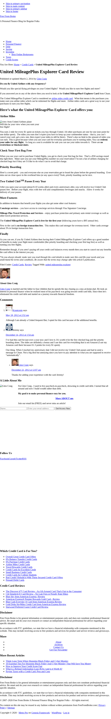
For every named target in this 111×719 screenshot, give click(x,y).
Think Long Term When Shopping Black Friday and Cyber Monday (37, 661)
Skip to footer (12, 11)
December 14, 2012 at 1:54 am (20, 335)
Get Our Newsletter (58, 650)
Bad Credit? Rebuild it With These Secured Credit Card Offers (34, 577)
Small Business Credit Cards (19, 572)
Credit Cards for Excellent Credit (21, 569)
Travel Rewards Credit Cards (19, 567)
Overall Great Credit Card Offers (21, 556)
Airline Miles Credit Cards (18, 564)
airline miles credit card (62, 98)
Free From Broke (8, 16)
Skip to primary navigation (18, 3)
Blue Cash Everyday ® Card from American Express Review (34, 602)
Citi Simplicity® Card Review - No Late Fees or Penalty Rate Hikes (37, 594)
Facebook (4, 458)
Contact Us (58, 647)
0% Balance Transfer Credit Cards (21, 559)
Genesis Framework (40, 712)
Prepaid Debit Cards (15, 580)
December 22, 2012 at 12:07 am (26, 370)
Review (28, 264)
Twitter (19, 458)
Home (17, 64)
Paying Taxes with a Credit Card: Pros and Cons (28, 671)
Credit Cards (27, 64)
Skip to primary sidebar (16, 9)
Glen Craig (5, 289)
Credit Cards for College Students (21, 575)
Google (12, 458)
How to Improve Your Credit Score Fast (24, 666)
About (58, 642)
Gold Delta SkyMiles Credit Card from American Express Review (36, 604)
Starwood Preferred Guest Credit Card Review (27, 607)
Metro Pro (23, 712)
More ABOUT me (64, 398)
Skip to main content (15, 6)
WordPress (56, 712)
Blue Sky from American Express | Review (25, 596)
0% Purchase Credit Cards (18, 562)
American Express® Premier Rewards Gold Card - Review (33, 599)
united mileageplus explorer (58, 264)
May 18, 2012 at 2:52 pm (17, 315)
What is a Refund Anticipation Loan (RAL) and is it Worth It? (34, 669)
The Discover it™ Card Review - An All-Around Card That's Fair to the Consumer (44, 591)
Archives (58, 644)
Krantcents (18, 310)
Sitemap (11, 708)
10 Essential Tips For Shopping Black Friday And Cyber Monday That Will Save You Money (48, 663)
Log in (66, 712)
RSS (24, 458)
